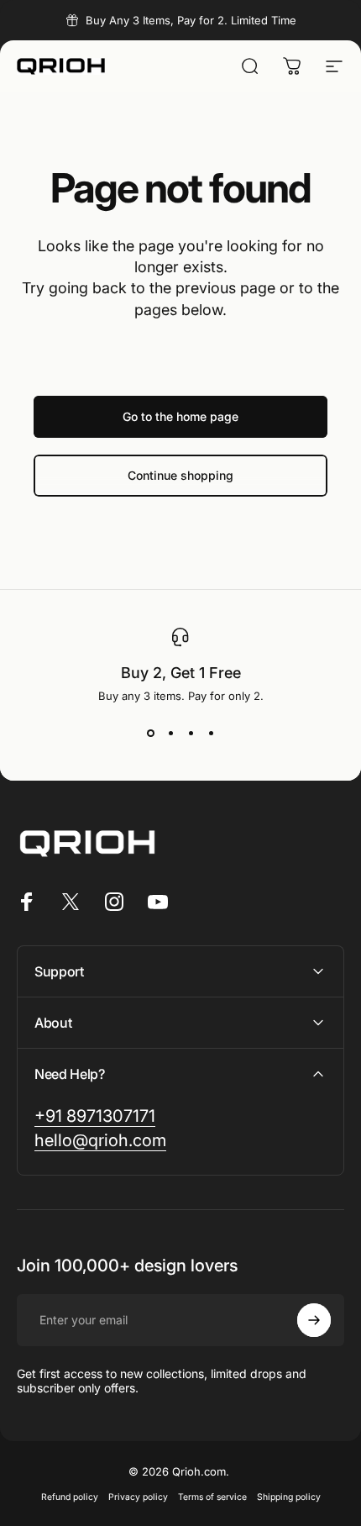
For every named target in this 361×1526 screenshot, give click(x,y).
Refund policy (69, 1497)
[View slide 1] (150, 733)
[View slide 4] (211, 733)
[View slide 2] (170, 733)
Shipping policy (289, 1497)
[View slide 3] (190, 733)
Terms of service (212, 1497)
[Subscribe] (314, 1320)
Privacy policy (138, 1497)
